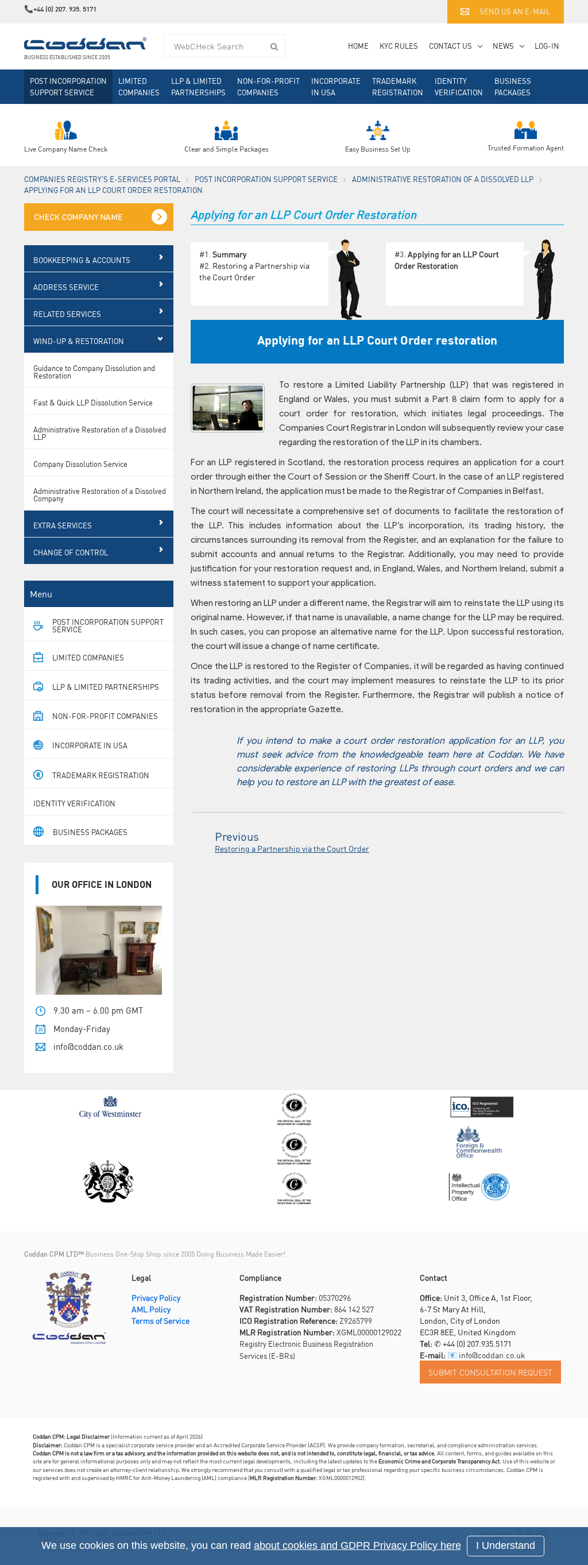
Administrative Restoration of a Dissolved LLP (442, 179)
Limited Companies (139, 86)
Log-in (547, 46)
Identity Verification (459, 86)
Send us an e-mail (514, 11)
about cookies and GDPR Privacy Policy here (357, 1545)
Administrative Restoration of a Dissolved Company (99, 494)
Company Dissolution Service (80, 464)
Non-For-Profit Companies (268, 86)
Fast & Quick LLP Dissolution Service (93, 402)
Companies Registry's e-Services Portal (102, 179)
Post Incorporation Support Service (68, 86)
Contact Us (450, 46)
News (503, 46)
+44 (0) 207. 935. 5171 (64, 9)
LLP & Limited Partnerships (198, 86)
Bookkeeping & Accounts (81, 260)
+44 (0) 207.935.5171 (477, 1343)
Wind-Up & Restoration (78, 341)
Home (358, 46)
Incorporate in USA (336, 86)
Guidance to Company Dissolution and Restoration (94, 371)
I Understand (505, 1545)
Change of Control (70, 552)
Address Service (66, 287)
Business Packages (512, 86)
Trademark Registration (397, 86)
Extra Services (62, 525)
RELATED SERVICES (67, 314)
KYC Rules (399, 46)
